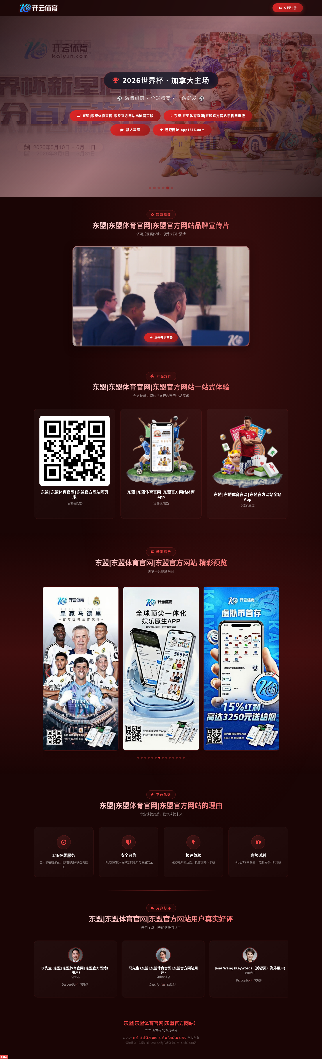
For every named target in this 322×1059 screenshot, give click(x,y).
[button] (138, 758)
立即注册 (290, 8)
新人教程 (133, 130)
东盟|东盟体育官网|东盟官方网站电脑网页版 (118, 116)
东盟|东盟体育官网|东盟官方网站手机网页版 (209, 116)
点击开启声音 (163, 337)
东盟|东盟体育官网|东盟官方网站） (161, 1023)
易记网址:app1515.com (185, 130)
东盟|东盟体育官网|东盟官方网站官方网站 (160, 1038)
